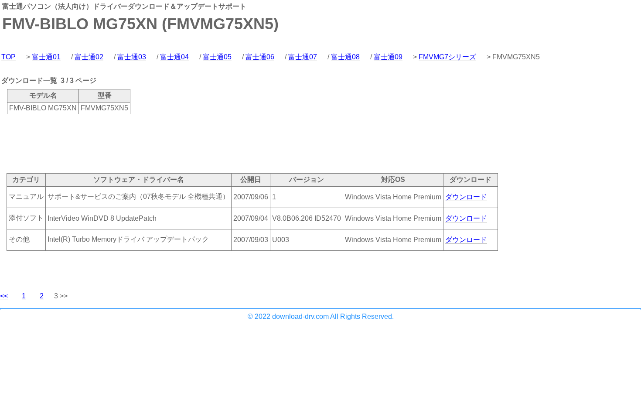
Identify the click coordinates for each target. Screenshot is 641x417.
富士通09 (388, 57)
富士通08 (345, 57)
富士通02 (89, 57)
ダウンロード (466, 197)
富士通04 (174, 57)
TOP (8, 57)
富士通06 (259, 57)
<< (4, 296)
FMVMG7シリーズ (447, 57)
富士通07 (302, 57)
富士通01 (46, 57)
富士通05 (217, 57)
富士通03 (131, 57)
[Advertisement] (158, 143)
